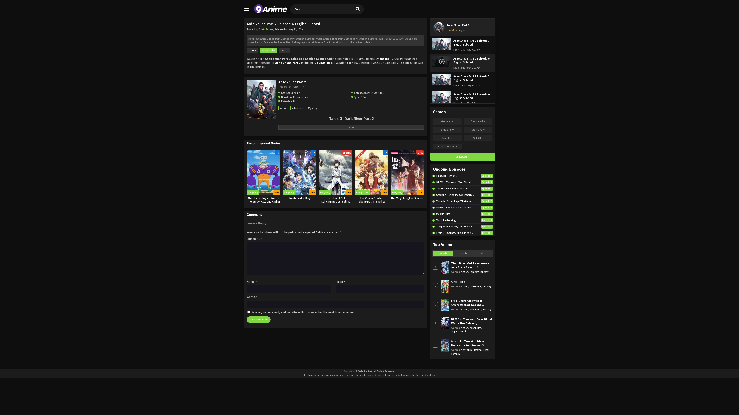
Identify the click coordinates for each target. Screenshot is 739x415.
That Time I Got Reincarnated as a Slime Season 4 (471, 265)
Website (252, 297)
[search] (357, 9)
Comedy (474, 272)
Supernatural (458, 331)
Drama (478, 350)
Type (446, 138)
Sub (477, 138)
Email (340, 282)
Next (284, 50)
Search (463, 157)
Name (252, 282)
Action (283, 108)
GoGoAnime (266, 29)
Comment (254, 239)
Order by (446, 146)
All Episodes (268, 50)
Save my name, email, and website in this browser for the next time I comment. (303, 312)
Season (477, 121)
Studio (446, 129)
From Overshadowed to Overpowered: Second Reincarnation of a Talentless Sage (471, 303)
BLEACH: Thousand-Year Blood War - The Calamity (471, 321)
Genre (446, 121)
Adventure (297, 108)
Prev (253, 50)
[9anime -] (271, 12)
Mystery (312, 108)
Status (476, 129)
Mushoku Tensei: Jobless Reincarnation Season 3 (468, 343)
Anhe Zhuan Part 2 (458, 25)
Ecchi (486, 350)
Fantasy (484, 272)
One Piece (458, 282)
